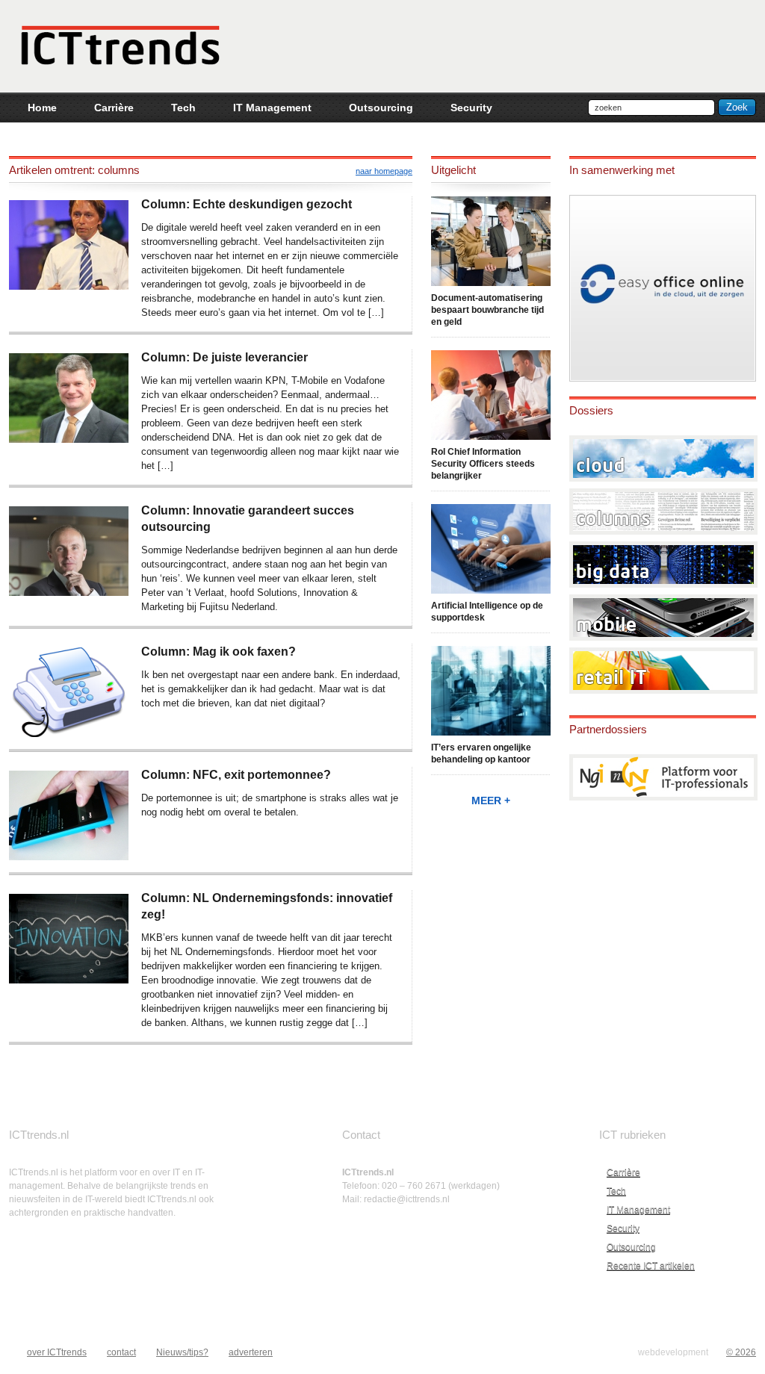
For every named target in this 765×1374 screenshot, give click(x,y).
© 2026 (741, 1352)
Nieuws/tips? (182, 1352)
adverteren (251, 1352)
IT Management (638, 1209)
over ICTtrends (57, 1352)
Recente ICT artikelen (651, 1265)
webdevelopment (673, 1352)
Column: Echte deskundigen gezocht (246, 204)
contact (121, 1352)
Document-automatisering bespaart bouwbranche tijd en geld (487, 310)
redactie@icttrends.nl (407, 1199)
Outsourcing (631, 1247)
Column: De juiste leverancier (224, 357)
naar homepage (384, 171)
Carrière (623, 1172)
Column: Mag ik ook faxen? (218, 651)
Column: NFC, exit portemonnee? (236, 774)
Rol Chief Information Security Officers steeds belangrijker (483, 464)
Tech (616, 1191)
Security (623, 1228)
